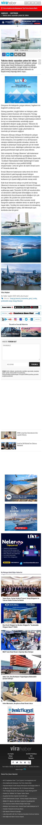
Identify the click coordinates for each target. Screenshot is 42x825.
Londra (35, 298)
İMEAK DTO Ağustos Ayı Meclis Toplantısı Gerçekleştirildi (19, 801)
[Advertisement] (21, 407)
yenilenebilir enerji (6, 301)
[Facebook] (4, 54)
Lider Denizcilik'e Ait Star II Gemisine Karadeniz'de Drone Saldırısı (21, 814)
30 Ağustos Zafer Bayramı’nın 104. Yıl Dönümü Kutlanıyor (18, 788)
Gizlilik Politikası (31, 754)
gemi (30, 298)
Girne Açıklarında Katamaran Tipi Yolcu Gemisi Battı (17, 783)
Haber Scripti (19, 769)
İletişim (10, 758)
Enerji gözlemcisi (15, 298)
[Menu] (26, 3)
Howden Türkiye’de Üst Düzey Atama (13, 809)
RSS (31, 756)
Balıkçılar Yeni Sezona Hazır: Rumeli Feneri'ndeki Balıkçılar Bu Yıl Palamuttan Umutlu (20, 806)
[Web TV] (29, 3)
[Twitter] (8, 54)
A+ (39, 60)
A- (40, 63)
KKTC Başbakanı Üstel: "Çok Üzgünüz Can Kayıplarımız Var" (19, 780)
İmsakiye (31, 758)
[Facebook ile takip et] (13, 762)
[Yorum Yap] (24, 54)
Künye (10, 756)
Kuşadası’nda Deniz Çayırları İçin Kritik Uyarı (15, 796)
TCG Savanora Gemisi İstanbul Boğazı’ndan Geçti (16, 804)
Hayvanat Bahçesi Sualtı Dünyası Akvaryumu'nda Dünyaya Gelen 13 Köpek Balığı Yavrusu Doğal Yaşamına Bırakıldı (20, 786)
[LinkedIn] (12, 54)
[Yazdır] (20, 54)
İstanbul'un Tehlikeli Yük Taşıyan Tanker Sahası (16, 793)
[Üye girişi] (25, 762)
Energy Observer (18, 301)
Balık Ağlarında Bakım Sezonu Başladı (13, 816)
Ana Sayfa (11, 754)
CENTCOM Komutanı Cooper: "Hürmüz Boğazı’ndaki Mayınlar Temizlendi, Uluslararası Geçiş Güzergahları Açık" (19, 799)
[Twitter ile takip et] (17, 762)
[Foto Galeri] (32, 3)
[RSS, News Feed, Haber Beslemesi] (21, 762)
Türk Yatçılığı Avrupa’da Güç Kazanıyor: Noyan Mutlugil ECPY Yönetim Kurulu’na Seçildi (19, 791)
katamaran (24, 298)
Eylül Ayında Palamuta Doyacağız (12, 811)
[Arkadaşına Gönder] (16, 54)
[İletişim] (36, 3)
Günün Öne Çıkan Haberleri (9, 774)
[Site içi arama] (39, 3)
